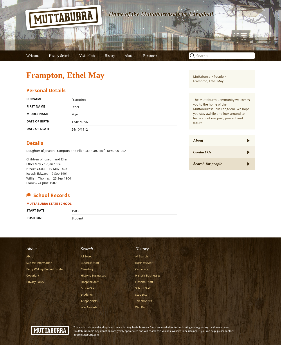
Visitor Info (87, 56)
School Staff (88, 288)
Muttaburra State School (49, 203)
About (129, 56)
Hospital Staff (90, 282)
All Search (87, 256)
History (110, 56)
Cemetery (87, 269)
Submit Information (39, 263)
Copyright (32, 275)
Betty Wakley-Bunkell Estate (44, 269)
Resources (150, 56)
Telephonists (89, 301)
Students (87, 294)
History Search (59, 56)
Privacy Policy (35, 282)
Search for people (207, 164)
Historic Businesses (93, 275)
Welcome (32, 56)
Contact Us (202, 152)
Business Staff (90, 263)
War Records (89, 307)
